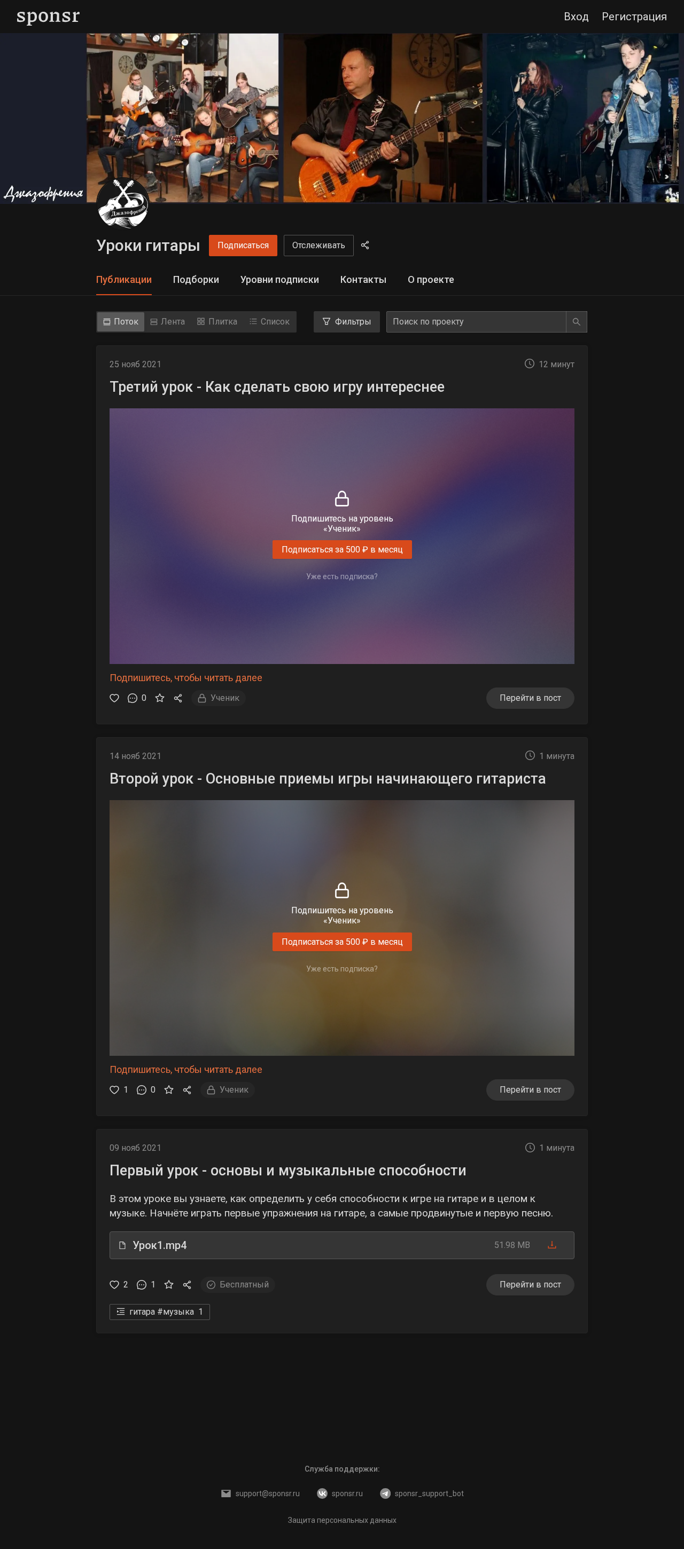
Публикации (124, 279)
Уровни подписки (279, 279)
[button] (342, 1245)
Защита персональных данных (342, 1520)
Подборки (196, 279)
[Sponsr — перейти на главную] (48, 17)
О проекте (431, 279)
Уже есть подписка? (342, 576)
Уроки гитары (148, 245)
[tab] (124, 280)
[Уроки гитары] (123, 204)
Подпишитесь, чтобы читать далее (186, 677)
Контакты (363, 279)
